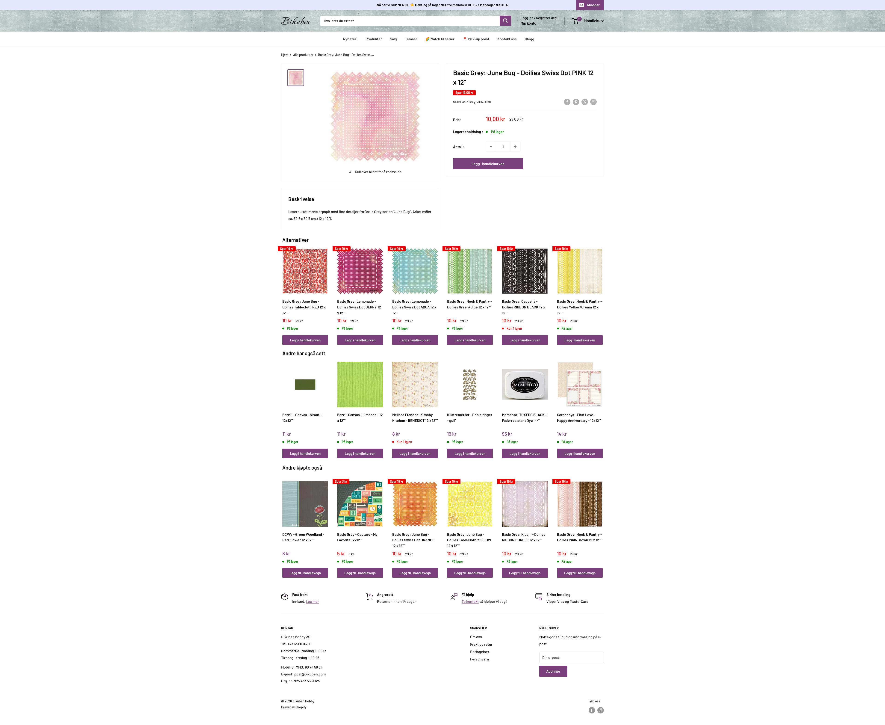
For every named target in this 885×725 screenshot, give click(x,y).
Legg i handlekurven (488, 163)
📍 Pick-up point (476, 39)
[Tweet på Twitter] (584, 101)
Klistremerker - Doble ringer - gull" (469, 417)
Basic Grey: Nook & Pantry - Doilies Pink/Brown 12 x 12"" (579, 537)
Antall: (458, 146)
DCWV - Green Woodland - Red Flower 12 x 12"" (303, 537)
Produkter (374, 39)
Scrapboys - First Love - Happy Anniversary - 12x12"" (579, 417)
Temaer (411, 39)
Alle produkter (303, 55)
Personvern (479, 659)
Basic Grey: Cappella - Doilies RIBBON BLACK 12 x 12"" (523, 307)
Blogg (529, 39)
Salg (393, 39)
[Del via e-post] (593, 101)
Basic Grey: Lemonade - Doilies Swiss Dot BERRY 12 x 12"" (359, 307)
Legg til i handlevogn (305, 573)
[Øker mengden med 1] (515, 146)
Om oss (476, 636)
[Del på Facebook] (567, 101)
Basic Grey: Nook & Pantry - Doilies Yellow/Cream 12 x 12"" (579, 307)
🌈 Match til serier (439, 39)
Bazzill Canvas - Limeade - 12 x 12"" (360, 417)
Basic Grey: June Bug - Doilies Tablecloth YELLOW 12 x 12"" (469, 540)
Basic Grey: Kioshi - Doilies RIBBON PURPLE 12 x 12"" (523, 537)
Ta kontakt (470, 601)
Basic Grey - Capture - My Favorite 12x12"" (357, 537)
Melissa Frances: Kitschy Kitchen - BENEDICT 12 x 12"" (415, 417)
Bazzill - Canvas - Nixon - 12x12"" (301, 417)
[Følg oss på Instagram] (600, 710)
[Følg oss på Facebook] (592, 710)
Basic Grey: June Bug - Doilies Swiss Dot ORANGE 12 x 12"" (413, 540)
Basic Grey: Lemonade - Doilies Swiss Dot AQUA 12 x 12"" (414, 307)
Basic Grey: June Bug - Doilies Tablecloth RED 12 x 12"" (304, 307)
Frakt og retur (481, 644)
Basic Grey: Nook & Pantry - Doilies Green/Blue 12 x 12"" (469, 304)
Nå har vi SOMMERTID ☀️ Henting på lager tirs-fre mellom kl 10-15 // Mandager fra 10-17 (442, 5)
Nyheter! (350, 39)
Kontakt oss (507, 39)
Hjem (285, 55)
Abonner (593, 5)
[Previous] (284, 291)
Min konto (528, 23)
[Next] (602, 291)
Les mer (312, 601)
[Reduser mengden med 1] (491, 146)
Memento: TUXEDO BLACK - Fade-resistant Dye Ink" (524, 417)
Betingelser (479, 651)
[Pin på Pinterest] (576, 101)
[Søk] (505, 21)
